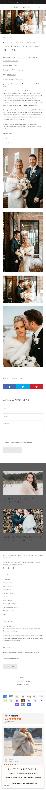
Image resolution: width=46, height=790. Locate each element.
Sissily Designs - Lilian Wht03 (20, 59)
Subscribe (10, 666)
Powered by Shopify (23, 684)
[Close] (42, 767)
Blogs (4, 614)
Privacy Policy (7, 590)
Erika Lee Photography (17, 70)
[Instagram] (8, 568)
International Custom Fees (10, 607)
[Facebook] (3, 568)
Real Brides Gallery (8, 593)
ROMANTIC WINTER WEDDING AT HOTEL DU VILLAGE (22, 539)
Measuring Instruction (9, 604)
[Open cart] (43, 7)
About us (5, 597)
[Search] (39, 7)
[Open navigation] (3, 7)
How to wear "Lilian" (9, 611)
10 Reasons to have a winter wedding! (18, 500)
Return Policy (6, 579)
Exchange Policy (7, 583)
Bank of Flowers (13, 65)
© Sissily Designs (23, 682)
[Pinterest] (13, 568)
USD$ (22, 677)
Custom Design (7, 600)
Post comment (12, 450)
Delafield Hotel (19, 79)
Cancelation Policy (8, 586)
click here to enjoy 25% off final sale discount (23, 2)
